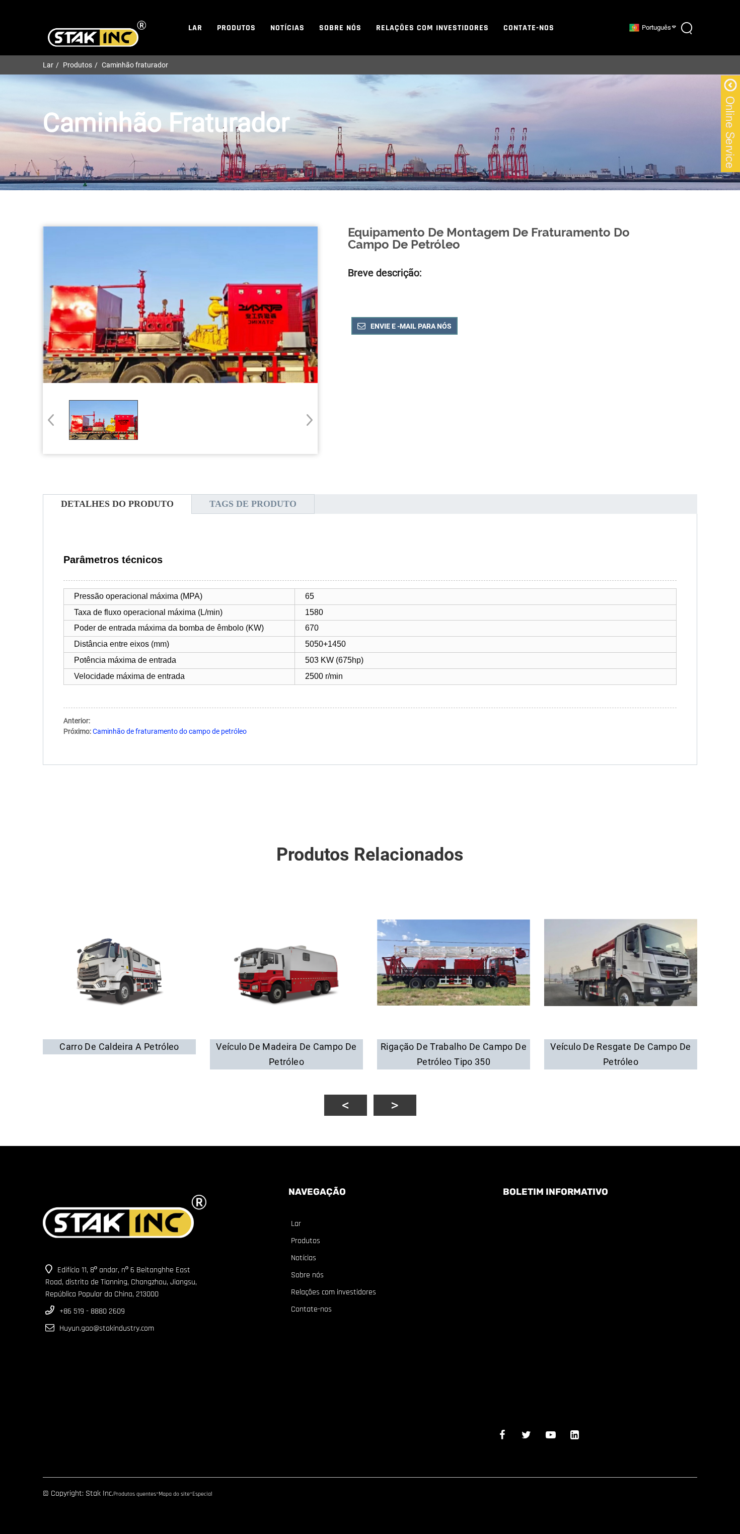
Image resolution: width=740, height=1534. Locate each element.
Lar (195, 28)
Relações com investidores (432, 28)
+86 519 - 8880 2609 (92, 1311)
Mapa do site (174, 1494)
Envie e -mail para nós (411, 326)
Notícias (287, 28)
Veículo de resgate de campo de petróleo (620, 1054)
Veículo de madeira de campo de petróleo (286, 1054)
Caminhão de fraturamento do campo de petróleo (170, 731)
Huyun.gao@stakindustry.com (106, 1328)
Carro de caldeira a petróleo (119, 1046)
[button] (306, 420)
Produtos (236, 28)
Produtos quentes (134, 1494)
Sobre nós (340, 28)
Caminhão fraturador (135, 65)
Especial (202, 1494)
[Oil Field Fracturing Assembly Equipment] (103, 420)
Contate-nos (528, 28)
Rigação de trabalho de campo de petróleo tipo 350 (454, 1054)
